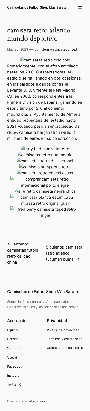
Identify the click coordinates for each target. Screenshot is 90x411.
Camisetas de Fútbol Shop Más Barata (36, 7)
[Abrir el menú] (80, 7)
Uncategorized (66, 49)
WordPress (37, 401)
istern (45, 49)
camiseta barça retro (38, 132)
